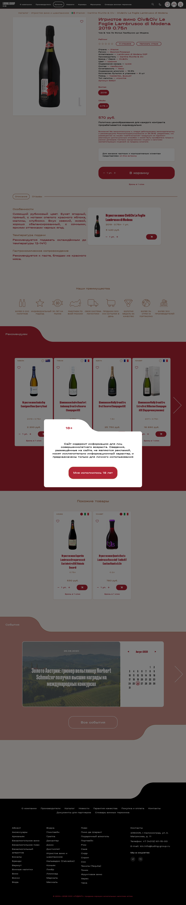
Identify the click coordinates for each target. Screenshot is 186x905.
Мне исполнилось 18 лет (93, 472)
